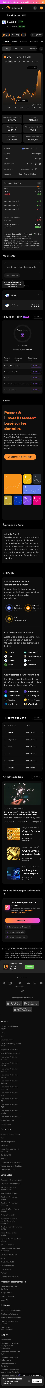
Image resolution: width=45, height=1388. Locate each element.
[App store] (14, 1003)
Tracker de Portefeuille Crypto (9, 1027)
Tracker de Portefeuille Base (9, 1094)
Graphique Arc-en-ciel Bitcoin (9, 1198)
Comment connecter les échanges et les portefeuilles (10, 1345)
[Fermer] (42, 2)
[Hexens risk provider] (22, 349)
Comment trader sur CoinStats (8, 1365)
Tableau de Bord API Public (11, 1162)
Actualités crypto (7, 1040)
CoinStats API (6, 1155)
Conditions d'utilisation (9, 1314)
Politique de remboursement (7, 1328)
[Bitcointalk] (39, 163)
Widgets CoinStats (8, 1215)
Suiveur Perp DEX (7, 1120)
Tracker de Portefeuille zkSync (9, 1064)
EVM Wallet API (6, 1269)
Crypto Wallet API (7, 1262)
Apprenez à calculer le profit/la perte (9, 1359)
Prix (2, 1138)
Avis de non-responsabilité (11, 1310)
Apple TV (4, 1300)
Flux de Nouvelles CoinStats (11, 1166)
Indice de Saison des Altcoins (9, 1234)
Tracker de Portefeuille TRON (9, 1106)
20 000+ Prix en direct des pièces (11, 1240)
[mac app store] (22, 1009)
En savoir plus (22, 345)
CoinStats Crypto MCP (9, 1254)
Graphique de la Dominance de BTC (11, 1228)
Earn (2, 1032)
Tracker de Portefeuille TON (9, 1100)
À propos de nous (7, 1170)
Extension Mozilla (7, 1296)
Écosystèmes (6, 1124)
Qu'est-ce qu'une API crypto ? (19, 927)
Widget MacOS (6, 1293)
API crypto (21, 920)
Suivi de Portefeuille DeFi (10, 1053)
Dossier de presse (8, 1142)
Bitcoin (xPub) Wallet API (10, 1277)
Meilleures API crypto (16, 932)
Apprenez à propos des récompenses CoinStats (10, 1371)
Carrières (4, 1145)
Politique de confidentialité (11, 1318)
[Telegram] (27, 163)
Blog (2, 1036)
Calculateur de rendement (10, 1184)
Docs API (4, 1159)
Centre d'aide (6, 1340)
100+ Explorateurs (7, 1245)
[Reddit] (35, 163)
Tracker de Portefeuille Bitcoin (9, 1112)
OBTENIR (29, 967)
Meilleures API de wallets (17, 937)
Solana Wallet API (7, 1266)
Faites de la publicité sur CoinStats (10, 1150)
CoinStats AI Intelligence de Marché (11, 1045)
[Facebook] (22, 991)
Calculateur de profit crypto (11, 1180)
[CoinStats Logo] (14, 7)
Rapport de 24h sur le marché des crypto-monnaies (9, 1221)
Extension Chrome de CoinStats (9, 1288)
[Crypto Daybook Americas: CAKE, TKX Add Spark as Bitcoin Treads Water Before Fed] (22, 794)
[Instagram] (10, 984)
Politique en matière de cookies (9, 1322)
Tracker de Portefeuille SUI (11, 1117)
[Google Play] (31, 1003)
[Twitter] (31, 163)
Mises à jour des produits (10, 1134)
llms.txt (3, 1258)
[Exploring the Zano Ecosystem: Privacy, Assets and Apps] (13, 873)
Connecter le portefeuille (20, 457)
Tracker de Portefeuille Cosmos (9, 1082)
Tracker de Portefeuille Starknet (9, 1058)
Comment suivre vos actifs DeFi (11, 1353)
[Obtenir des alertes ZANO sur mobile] (23, 35)
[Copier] (36, 149)
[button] (36, 149)
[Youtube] (41, 984)
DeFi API (4, 1273)
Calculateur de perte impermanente (8, 1188)
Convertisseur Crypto (9, 1193)
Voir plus (37, 317)
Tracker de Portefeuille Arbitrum (9, 1070)
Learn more (34, 2)
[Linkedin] (34, 984)
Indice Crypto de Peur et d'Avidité (10, 1210)
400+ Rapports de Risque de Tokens (10, 1250)
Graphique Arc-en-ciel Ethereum (9, 1204)
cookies (19, 1379)
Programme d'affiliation (9, 1049)
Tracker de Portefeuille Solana (9, 1076)
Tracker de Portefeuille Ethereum (9, 1088)
